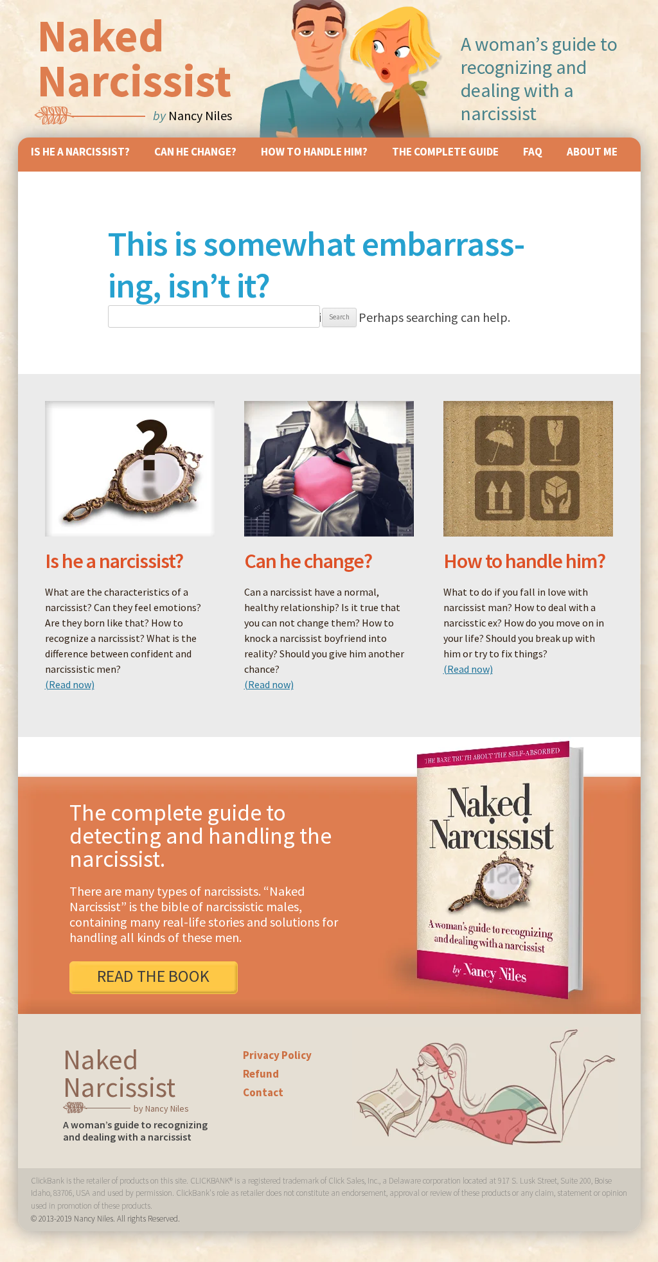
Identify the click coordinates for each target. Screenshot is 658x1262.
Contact (263, 1092)
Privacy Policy (277, 1055)
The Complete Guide (445, 152)
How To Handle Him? (314, 152)
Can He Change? (195, 152)
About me (592, 152)
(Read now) (69, 684)
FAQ (532, 152)
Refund (261, 1074)
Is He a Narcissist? (80, 152)
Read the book (153, 975)
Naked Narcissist (134, 58)
